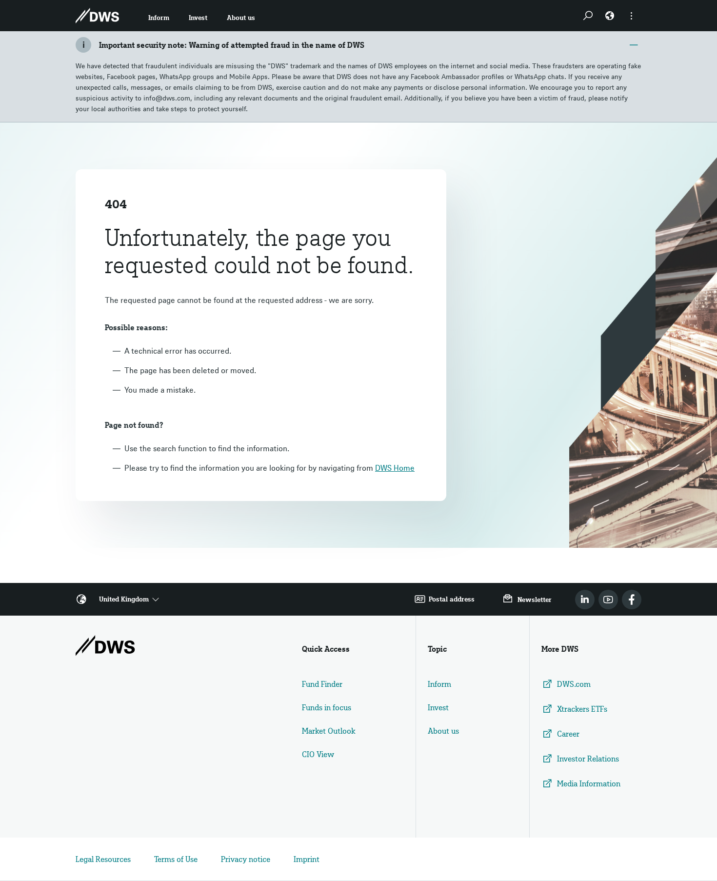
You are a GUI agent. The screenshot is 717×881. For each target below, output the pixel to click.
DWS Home (395, 467)
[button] (158, 15)
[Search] (588, 15)
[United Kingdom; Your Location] (609, 15)
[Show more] (631, 15)
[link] (585, 599)
